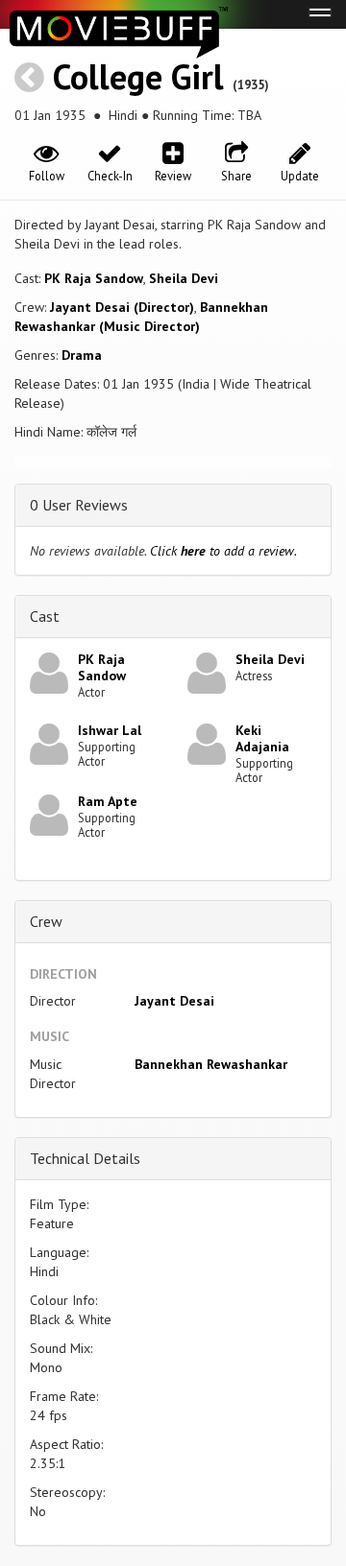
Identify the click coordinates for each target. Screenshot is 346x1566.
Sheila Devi (183, 278)
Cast (45, 616)
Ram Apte (107, 801)
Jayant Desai (174, 1000)
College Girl (138, 76)
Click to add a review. (223, 550)
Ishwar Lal (109, 730)
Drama (82, 355)
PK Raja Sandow (93, 278)
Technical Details (85, 1158)
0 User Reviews (79, 504)
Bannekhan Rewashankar (211, 1064)
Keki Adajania (262, 738)
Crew (46, 921)
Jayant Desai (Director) (122, 307)
